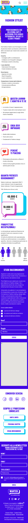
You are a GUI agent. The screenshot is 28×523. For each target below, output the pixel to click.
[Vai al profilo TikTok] (19, 499)
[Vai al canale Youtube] (16, 499)
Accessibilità (19, 514)
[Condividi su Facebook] (5, 399)
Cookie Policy (18, 512)
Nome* (3, 454)
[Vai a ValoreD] (21, 503)
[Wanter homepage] (5, 3)
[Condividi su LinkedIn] (17, 399)
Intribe (22, 519)
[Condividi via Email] (11, 399)
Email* (3, 461)
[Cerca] (20, 3)
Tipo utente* (5, 469)
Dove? (3, 320)
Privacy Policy (9, 512)
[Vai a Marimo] (13, 517)
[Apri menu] (25, 3)
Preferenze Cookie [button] (10, 514)
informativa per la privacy (16, 477)
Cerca (14, 337)
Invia (14, 485)
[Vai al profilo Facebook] (9, 499)
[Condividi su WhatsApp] (23, 399)
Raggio (3, 328)
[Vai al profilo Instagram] (12, 499)
